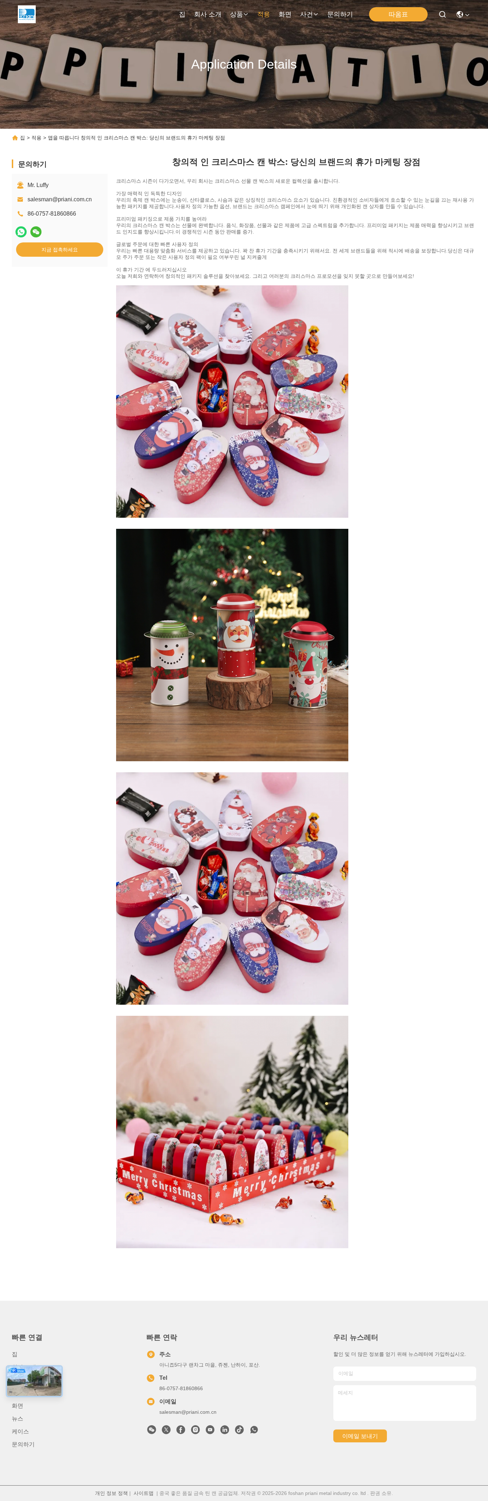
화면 (285, 14)
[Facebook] (181, 1431)
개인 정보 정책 (111, 1493)
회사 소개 (207, 14)
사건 (306, 14)
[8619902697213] (254, 1431)
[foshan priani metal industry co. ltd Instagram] (195, 1431)
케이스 (20, 1431)
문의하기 (340, 14)
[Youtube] (210, 1431)
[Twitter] (166, 1431)
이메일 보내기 (360, 1436)
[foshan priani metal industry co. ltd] (27, 14)
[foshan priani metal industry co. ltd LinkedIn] (225, 1431)
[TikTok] (239, 1431)
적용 (263, 14)
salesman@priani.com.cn (60, 199)
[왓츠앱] (21, 231)
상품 (236, 14)
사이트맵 (144, 1493)
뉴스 (17, 1419)
